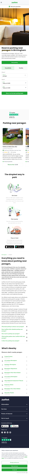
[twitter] (7, 432)
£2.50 (13, 164)
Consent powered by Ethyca (21, 472)
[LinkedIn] (10, 432)
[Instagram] (5, 432)
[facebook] (2, 432)
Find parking (14, 62)
